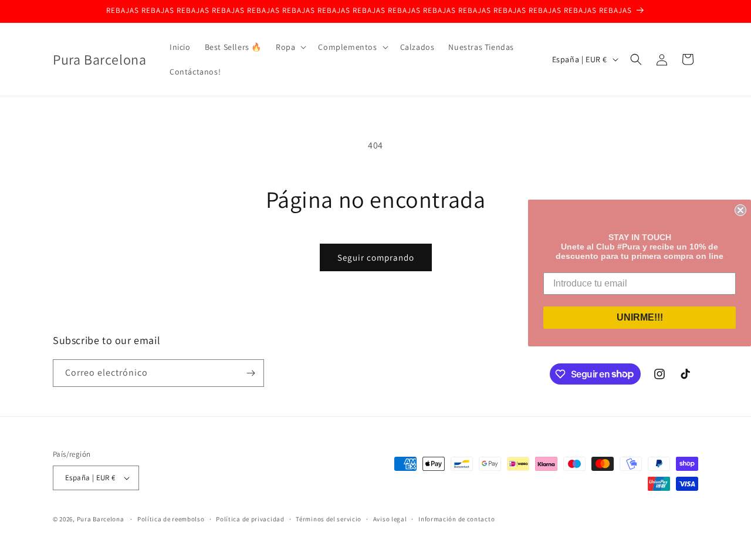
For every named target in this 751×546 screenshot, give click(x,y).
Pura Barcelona (100, 519)
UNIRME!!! (640, 317)
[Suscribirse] (250, 373)
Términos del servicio (328, 519)
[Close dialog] (740, 210)
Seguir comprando (375, 257)
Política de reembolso (171, 519)
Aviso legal (390, 519)
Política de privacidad (250, 519)
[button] (290, 47)
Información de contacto (456, 519)
